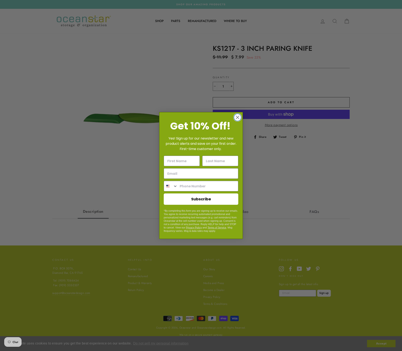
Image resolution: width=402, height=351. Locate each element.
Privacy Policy (194, 227)
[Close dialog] (237, 117)
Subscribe (201, 199)
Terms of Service (216, 227)
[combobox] (171, 186)
